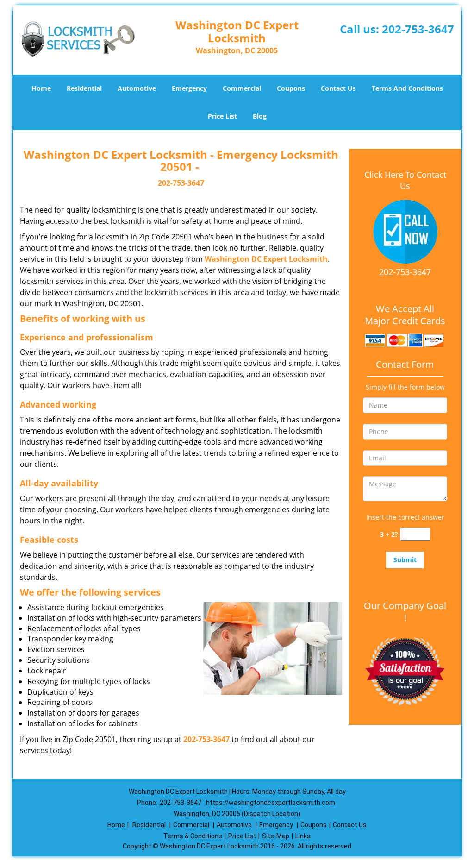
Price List (222, 116)
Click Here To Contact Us (405, 180)
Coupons (291, 88)
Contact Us (338, 88)
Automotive (137, 88)
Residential (84, 88)
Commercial (242, 88)
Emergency (189, 88)
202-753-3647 (418, 29)
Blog (260, 116)
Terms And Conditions (407, 88)
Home (41, 88)
